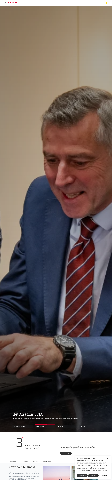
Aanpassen (104, 475)
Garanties (35, 461)
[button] (5, 2)
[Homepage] (12, 3)
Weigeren (93, 475)
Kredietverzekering (14, 461)
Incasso (26, 461)
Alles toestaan (82, 475)
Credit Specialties (47, 461)
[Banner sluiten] (107, 459)
